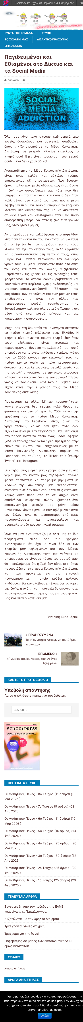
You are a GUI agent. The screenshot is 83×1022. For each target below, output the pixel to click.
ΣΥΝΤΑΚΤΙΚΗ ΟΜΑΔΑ (18, 33)
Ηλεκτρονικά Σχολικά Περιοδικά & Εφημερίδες (44, 3)
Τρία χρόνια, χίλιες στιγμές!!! (25, 926)
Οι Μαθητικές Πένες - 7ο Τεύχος (28, 806)
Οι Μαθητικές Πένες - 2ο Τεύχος (28, 868)
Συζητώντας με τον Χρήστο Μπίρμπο (31, 919)
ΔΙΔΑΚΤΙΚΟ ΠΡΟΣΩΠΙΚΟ (52, 39)
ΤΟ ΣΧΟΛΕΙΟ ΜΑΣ (16, 39)
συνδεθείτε (56, 695)
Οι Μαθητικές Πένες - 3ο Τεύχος (29, 855)
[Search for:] (41, 710)
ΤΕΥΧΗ (46, 33)
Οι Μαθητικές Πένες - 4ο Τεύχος (29, 843)
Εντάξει (45, 1015)
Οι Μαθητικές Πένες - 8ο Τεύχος (29, 794)
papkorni (13, 80)
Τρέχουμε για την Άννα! (21, 933)
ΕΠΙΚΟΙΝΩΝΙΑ (13, 45)
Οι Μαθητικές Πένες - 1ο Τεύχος (28, 880)
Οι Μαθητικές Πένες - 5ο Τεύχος (29, 831)
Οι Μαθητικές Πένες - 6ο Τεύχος (29, 818)
